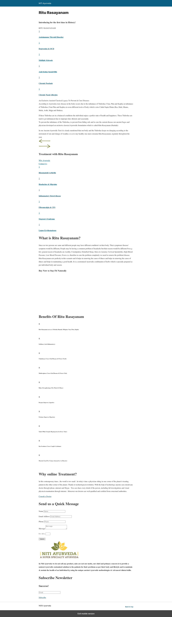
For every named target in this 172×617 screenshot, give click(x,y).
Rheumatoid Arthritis (47, 172)
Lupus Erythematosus (47, 230)
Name (41, 511)
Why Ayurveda (44, 160)
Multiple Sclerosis (46, 60)
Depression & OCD (46, 48)
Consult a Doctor (45, 496)
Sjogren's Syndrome (47, 219)
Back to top (129, 607)
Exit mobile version (86, 613)
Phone (41, 521)
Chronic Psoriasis (46, 83)
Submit (42, 539)
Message (42, 528)
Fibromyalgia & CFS (47, 207)
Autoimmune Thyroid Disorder (51, 37)
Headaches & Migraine (48, 184)
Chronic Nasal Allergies (48, 94)
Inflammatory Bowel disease (50, 195)
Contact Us (43, 163)
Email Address (44, 516)
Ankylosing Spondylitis (48, 71)
